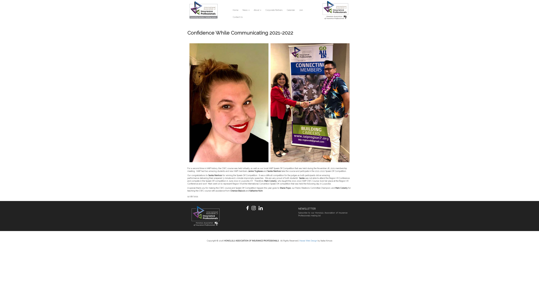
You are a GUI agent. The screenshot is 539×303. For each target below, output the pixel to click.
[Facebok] (247, 208)
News (245, 10)
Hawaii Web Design (308, 241)
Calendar (291, 10)
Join (301, 10)
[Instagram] (253, 208)
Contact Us (238, 17)
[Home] (204, 10)
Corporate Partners (274, 10)
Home (235, 10)
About (257, 10)
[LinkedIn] (260, 208)
